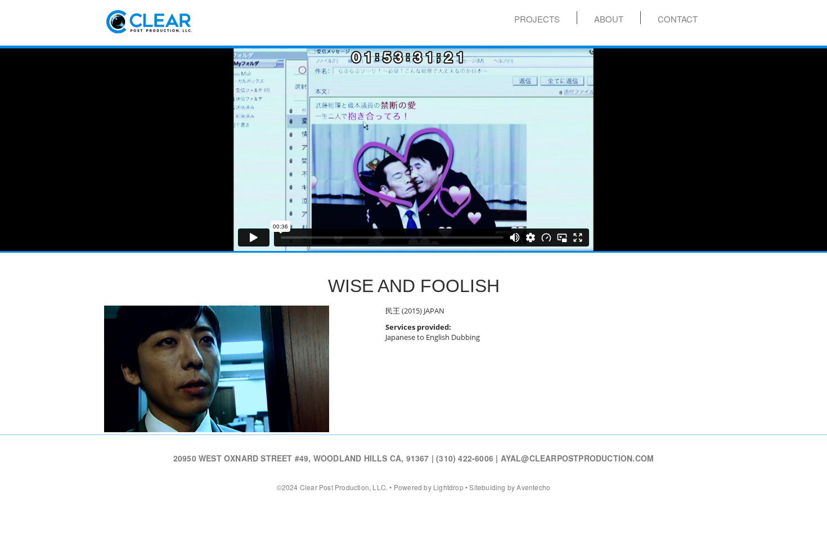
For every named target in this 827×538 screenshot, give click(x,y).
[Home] (149, 18)
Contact (678, 18)
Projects (537, 18)
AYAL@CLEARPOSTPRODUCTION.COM (577, 458)
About (608, 18)
